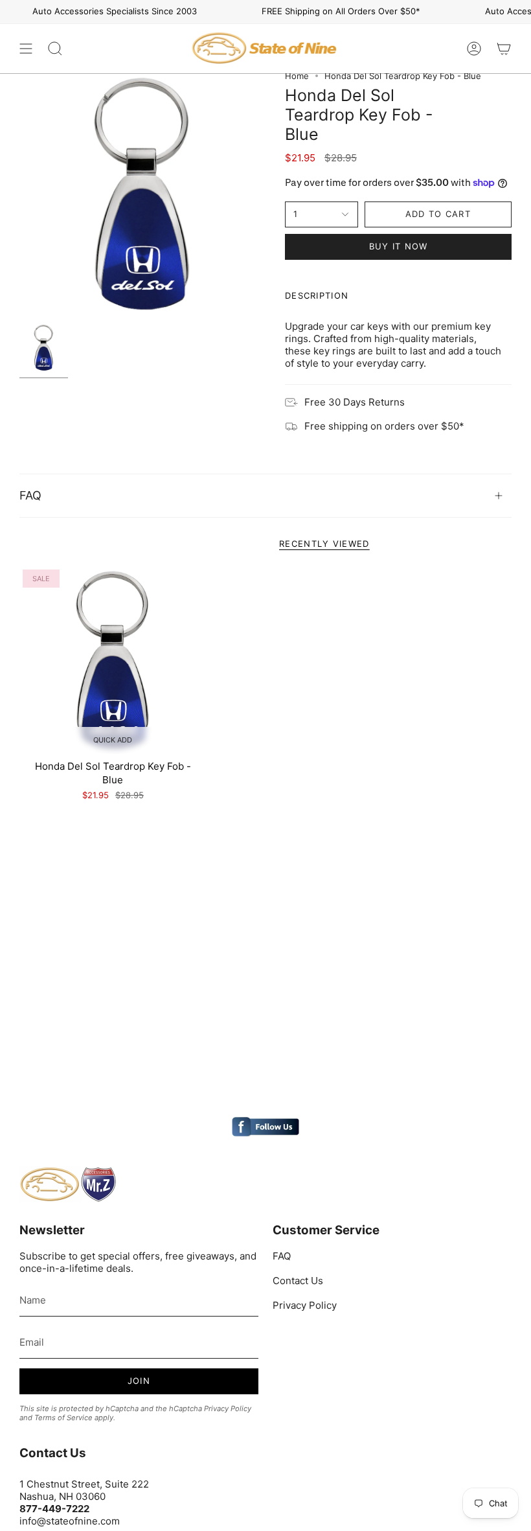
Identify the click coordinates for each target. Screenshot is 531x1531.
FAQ (30, 495)
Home (297, 76)
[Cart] (504, 48)
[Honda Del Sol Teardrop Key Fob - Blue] (113, 660)
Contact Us (298, 1280)
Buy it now (398, 246)
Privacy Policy (227, 1408)
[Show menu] (26, 48)
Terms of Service (63, 1417)
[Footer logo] (68, 1184)
